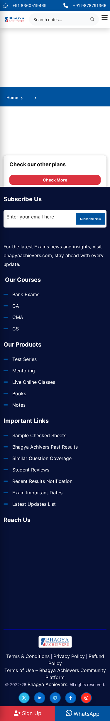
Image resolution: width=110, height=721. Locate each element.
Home (12, 97)
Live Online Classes (33, 382)
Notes (19, 405)
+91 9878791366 (89, 5)
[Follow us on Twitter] (24, 697)
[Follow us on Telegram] (55, 697)
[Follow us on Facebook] (70, 697)
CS (15, 329)
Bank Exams (25, 294)
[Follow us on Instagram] (86, 697)
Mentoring (23, 371)
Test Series (24, 359)
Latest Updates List (34, 504)
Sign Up (31, 713)
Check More (55, 179)
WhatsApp (85, 714)
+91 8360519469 (29, 5)
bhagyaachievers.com (28, 255)
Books (19, 393)
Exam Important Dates (37, 493)
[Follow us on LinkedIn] (39, 697)
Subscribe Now (90, 218)
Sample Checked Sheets (39, 435)
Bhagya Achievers (47, 684)
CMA (17, 317)
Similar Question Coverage (42, 458)
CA (15, 306)
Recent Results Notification (42, 481)
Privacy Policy (69, 656)
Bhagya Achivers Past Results (45, 447)
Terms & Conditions (28, 656)
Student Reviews (30, 470)
